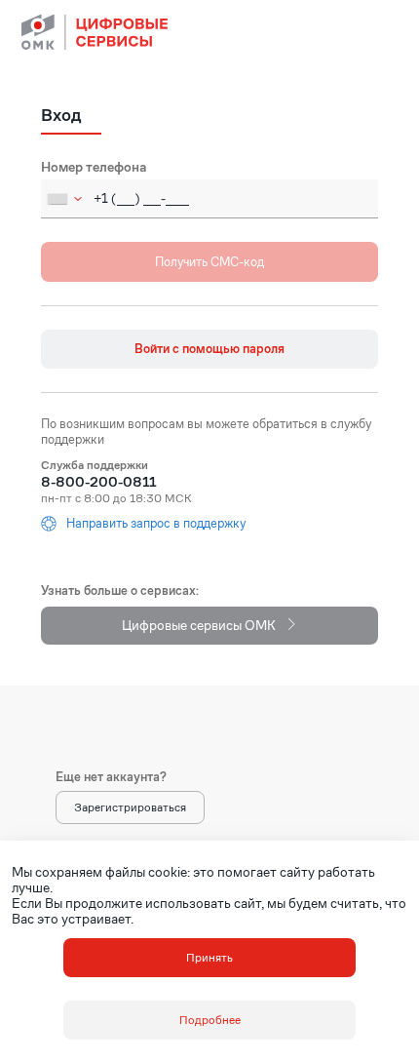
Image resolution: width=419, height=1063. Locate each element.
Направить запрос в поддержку (156, 524)
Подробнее (210, 1019)
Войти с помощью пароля (209, 348)
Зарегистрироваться (130, 807)
